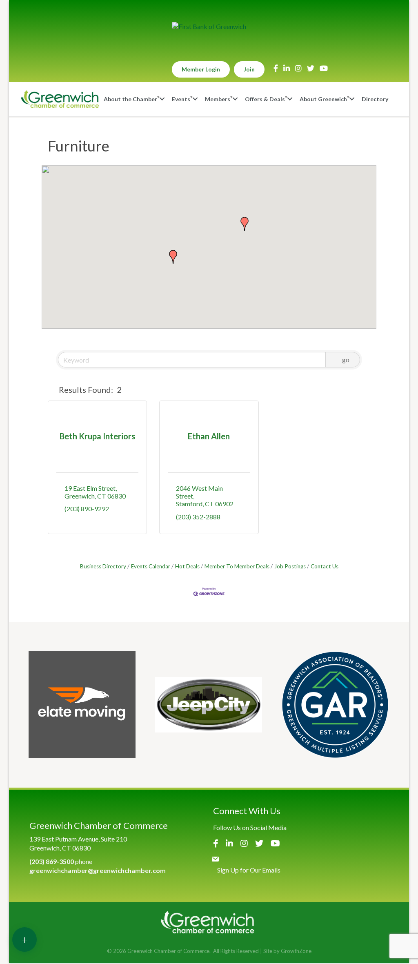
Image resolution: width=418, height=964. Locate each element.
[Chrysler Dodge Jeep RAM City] (208, 704)
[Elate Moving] (82, 704)
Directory (375, 99)
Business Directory (103, 566)
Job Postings (290, 566)
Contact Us (324, 566)
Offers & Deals (265, 99)
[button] (244, 224)
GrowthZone (296, 951)
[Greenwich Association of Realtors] (335, 704)
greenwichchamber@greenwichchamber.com (97, 870)
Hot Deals (187, 566)
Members (217, 99)
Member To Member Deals (237, 566)
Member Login (201, 69)
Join (249, 69)
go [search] (345, 359)
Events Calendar (150, 566)
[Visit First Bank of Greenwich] (209, 26)
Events (181, 99)
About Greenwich (323, 99)
